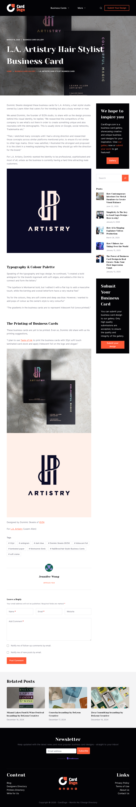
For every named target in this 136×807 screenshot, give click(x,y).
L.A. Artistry (17, 529)
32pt (11, 543)
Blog (9, 783)
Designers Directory (17, 786)
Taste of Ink (26, 340)
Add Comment (16, 621)
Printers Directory (16, 790)
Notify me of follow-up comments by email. (31, 645)
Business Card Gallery (33, 40)
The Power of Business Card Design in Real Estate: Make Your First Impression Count (117, 262)
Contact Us (123, 793)
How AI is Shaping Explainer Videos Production (115, 231)
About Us (124, 790)
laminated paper (16, 549)
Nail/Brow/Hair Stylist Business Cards (67, 549)
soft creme (14, 554)
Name (12, 611)
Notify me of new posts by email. (26, 652)
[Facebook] (64, 789)
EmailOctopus (73, 758)
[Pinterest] (72, 789)
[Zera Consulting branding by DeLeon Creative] (110, 697)
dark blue (39, 543)
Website (70, 611)
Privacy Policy (122, 783)
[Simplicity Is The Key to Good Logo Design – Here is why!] (100, 214)
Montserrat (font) (37, 549)
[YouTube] (76, 789)
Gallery (112, 160)
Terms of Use (122, 786)
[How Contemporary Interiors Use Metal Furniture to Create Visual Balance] (100, 196)
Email (41, 611)
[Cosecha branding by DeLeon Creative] (68, 697)
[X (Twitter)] (68, 789)
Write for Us (13, 793)
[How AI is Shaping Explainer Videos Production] (100, 230)
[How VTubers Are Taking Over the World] (100, 246)
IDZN (41, 522)
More (80, 8)
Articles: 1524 (49, 583)
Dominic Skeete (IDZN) (59, 543)
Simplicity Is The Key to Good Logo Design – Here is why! (117, 215)
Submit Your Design (116, 8)
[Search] (101, 8)
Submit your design (112, 345)
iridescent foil (81, 543)
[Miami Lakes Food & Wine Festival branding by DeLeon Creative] (26, 697)
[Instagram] (60, 789)
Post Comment (16, 660)
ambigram (24, 543)
